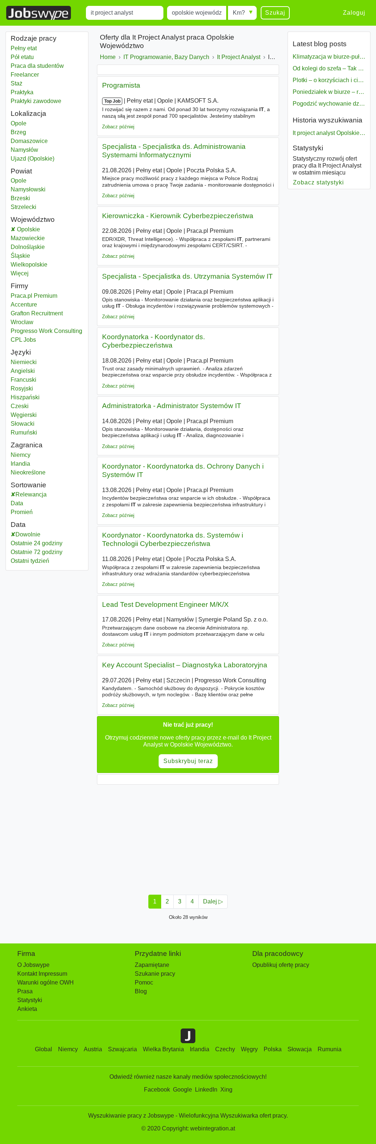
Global (43, 1049)
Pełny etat (24, 48)
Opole (32, 123)
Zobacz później (118, 126)
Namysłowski (37, 189)
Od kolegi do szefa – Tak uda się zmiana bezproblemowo (329, 68)
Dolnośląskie (46, 247)
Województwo (33, 219)
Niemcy (32, 455)
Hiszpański (25, 397)
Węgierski (24, 415)
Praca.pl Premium (34, 296)
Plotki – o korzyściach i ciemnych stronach (329, 80)
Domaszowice (32, 141)
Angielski (23, 371)
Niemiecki (24, 362)
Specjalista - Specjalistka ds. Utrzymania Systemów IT (187, 276)
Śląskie (39, 256)
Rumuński (24, 432)
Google (182, 1089)
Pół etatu (22, 57)
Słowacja (300, 1049)
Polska (273, 1049)
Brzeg (32, 132)
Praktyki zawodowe (36, 101)
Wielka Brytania (163, 1049)
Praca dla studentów (37, 66)
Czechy (225, 1049)
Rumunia (329, 1049)
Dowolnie (27, 534)
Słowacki (23, 424)
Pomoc (144, 982)
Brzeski (32, 198)
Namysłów (32, 150)
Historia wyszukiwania (327, 120)
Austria (93, 1049)
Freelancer (25, 75)
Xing (226, 1089)
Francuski (23, 380)
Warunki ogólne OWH (45, 982)
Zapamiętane (152, 965)
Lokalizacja (28, 113)
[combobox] (124, 13)
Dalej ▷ (213, 901)
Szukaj (275, 13)
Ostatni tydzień (30, 561)
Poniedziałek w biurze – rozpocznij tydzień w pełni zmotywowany (329, 92)
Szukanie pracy (155, 974)
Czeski (20, 406)
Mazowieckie (46, 238)
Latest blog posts (320, 44)
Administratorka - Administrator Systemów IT (171, 406)
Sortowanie (28, 485)
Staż (16, 83)
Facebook (157, 1089)
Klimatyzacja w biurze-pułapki (329, 57)
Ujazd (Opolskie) (32, 158)
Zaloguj (354, 13)
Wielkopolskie (47, 264)
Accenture (24, 304)
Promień (22, 512)
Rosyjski (22, 388)
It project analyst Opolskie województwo (329, 133)
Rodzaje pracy (34, 38)
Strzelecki (32, 207)
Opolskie (46, 229)
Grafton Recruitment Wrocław (37, 317)
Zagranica (27, 445)
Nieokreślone (32, 472)
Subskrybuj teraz (188, 761)
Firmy (19, 286)
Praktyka (22, 92)
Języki (21, 352)
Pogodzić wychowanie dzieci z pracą (329, 103)
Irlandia (32, 464)
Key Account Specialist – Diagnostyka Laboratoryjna (184, 665)
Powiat (21, 171)
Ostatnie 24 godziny (36, 543)
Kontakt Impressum (42, 974)
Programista (121, 85)
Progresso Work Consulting (46, 331)
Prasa (25, 991)
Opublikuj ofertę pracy (280, 965)
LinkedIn (206, 1089)
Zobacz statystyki (318, 182)
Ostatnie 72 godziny (36, 552)
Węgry (249, 1049)
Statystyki (308, 148)
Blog (141, 991)
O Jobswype (33, 965)
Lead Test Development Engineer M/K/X (165, 604)
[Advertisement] (188, 837)
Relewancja (31, 494)
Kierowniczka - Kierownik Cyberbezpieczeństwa (177, 216)
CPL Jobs (23, 340)
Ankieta (27, 1009)
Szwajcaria (122, 1049)
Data (17, 503)
